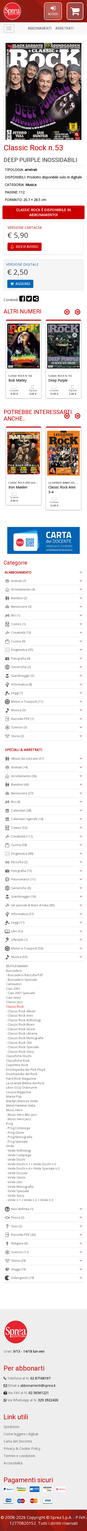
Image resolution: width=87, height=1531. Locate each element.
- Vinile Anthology (18, 1150)
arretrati (31, 169)
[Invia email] (36, 299)
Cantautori (14, 984)
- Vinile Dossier (17, 1173)
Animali (18, 581)
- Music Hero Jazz (18, 1119)
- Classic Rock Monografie (25, 1038)
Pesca (17, 1217)
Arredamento (23, 589)
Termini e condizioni (19, 1455)
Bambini (19, 598)
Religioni (19, 1243)
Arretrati (64, 28)
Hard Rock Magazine (21, 1078)
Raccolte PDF (22, 719)
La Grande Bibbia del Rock (25, 1083)
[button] (75, 13)
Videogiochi (22, 1278)
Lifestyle (19, 939)
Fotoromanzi (23, 879)
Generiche (21, 667)
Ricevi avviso (26, 247)
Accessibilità (13, 1463)
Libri (17, 931)
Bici (15, 615)
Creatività (21, 632)
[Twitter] (29, 299)
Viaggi (18, 1269)
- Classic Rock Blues (20, 1024)
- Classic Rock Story (20, 1051)
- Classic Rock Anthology (23, 1020)
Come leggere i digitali (21, 1434)
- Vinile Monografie (20, 1186)
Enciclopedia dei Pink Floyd (25, 1069)
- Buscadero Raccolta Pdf (24, 975)
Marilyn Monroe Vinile (22, 1101)
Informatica (21, 684)
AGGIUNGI (22, 284)
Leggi (17, 693)
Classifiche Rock (18, 1060)
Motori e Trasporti (27, 701)
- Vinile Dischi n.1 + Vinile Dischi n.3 (31, 1164)
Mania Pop (14, 1096)
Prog (9, 1123)
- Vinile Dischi (15, 1159)
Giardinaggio (22, 675)
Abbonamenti (39, 28)
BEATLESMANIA (17, 966)
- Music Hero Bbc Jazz (21, 1114)
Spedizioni (11, 1426)
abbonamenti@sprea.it (38, 1385)
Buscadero (14, 970)
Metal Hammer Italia (20, 1105)
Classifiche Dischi (18, 1056)
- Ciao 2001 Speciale (20, 993)
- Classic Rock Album (21, 1011)
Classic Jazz (14, 1002)
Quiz (16, 1226)
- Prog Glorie (15, 1132)
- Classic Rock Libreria (21, 1033)
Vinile (10, 1146)
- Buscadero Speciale (21, 979)
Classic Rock (15, 1006)
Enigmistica (22, 649)
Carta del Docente (18, 1441)
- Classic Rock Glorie (20, 1029)
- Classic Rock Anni (19, 1015)
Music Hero (14, 1110)
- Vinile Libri (14, 1182)
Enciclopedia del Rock (21, 1074)
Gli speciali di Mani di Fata (32, 905)
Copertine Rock (17, 1065)
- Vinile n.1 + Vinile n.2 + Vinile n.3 (29, 1200)
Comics (18, 624)
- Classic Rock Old (18, 1042)
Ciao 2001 (13, 988)
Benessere (21, 606)
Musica (30, 184)
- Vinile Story (15, 1195)
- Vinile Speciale (17, 1191)
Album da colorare (27, 758)
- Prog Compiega (18, 1128)
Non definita (22, 1209)
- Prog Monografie (19, 1137)
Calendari (21, 810)
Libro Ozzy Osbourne (21, 1087)
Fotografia (20, 658)
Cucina (18, 641)
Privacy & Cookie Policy (22, 1448)
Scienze (19, 727)
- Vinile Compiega (18, 1155)
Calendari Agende (27, 819)
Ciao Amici (13, 997)
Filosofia (19, 862)
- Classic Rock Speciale (22, 1047)
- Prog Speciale (17, 1141)
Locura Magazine (18, 1092)
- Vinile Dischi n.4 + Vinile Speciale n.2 (33, 1168)
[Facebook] (22, 299)
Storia (17, 736)
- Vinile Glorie (15, 1177)
